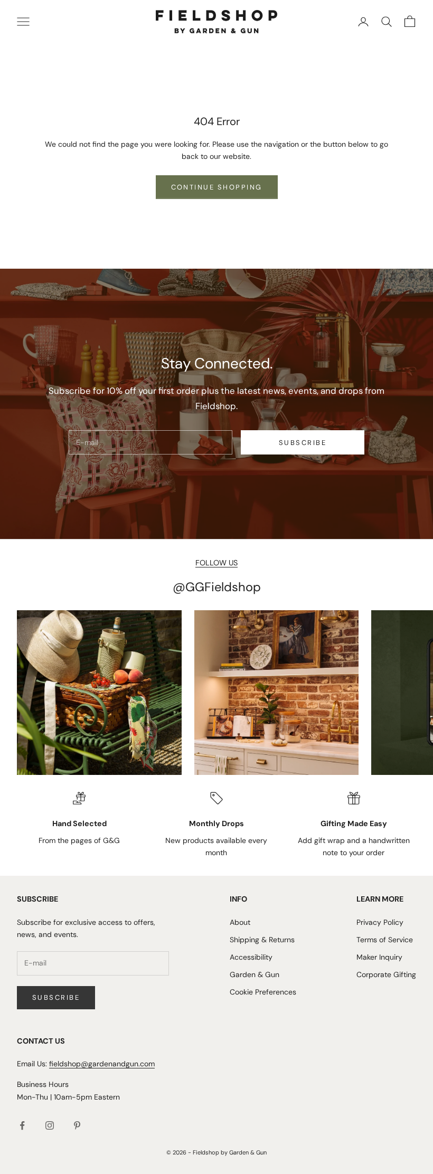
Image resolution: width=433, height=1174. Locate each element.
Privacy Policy (379, 922)
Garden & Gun (254, 974)
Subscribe (302, 442)
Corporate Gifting (386, 974)
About (240, 922)
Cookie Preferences (263, 992)
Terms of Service (384, 939)
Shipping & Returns (262, 939)
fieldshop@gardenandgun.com (102, 1063)
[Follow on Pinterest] (77, 1125)
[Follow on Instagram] (49, 1125)
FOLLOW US (216, 562)
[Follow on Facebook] (22, 1125)
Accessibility (251, 957)
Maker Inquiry (379, 957)
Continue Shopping (216, 187)
